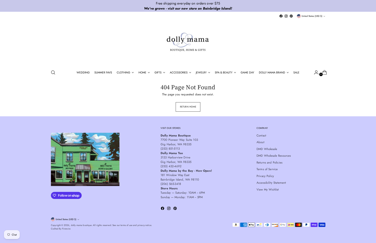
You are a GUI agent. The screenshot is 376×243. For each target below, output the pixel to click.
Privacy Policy (265, 176)
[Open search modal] (53, 72)
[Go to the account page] (315, 72)
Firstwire (66, 228)
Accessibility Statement (271, 183)
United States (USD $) (312, 16)
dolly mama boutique (81, 225)
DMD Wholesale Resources (274, 156)
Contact (261, 135)
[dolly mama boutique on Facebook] (281, 16)
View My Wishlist (268, 189)
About (260, 142)
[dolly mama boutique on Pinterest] (291, 16)
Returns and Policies (269, 162)
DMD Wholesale (267, 149)
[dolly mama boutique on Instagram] (286, 16)
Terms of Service (267, 169)
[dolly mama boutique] (188, 42)
